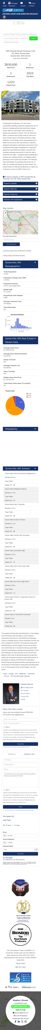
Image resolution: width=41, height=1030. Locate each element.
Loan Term (7, 820)
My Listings (24, 690)
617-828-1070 (27, 688)
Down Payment (8, 839)
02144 (6, 676)
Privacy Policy (22, 739)
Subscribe (20, 744)
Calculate (20, 854)
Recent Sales (25, 693)
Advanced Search (12, 42)
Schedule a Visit (29, 754)
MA (16, 674)
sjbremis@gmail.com (21, 1013)
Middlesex (22, 674)
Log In (24, 967)
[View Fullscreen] (5, 220)
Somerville (31, 674)
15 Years (17, 825)
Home (5, 674)
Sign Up (17, 967)
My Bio (23, 699)
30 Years (8, 825)
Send (20, 807)
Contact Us (11, 754)
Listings (11, 674)
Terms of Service (29, 810)
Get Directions (11, 244)
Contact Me (25, 696)
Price (5, 832)
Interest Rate (8, 846)
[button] (33, 38)
